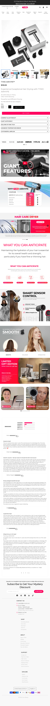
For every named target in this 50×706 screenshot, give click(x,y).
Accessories (23, 629)
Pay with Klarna (24, 647)
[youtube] (29, 595)
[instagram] (21, 595)
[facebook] (17, 595)
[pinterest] (25, 595)
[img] (13, 436)
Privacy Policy (24, 664)
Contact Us (23, 655)
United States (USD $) (7, 6)
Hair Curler (23, 623)
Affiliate (22, 639)
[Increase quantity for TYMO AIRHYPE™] (9, 106)
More (2, 104)
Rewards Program (25, 645)
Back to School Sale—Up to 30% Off (25, 3)
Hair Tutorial (24, 680)
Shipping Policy (24, 662)
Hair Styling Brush (25, 622)
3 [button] (25, 572)
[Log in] (43, 7)
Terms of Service (25, 666)
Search (23, 674)
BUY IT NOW (26, 113)
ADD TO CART (19, 107)
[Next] (47, 42)
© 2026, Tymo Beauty (23, 697)
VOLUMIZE (25, 355)
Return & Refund (25, 660)
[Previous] (2, 226)
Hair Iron (23, 627)
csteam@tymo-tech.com (24, 603)
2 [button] (23, 572)
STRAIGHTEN (41, 355)
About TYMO (23, 637)
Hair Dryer (23, 625)
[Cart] (47, 7)
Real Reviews (25, 682)
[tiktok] (33, 595)
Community (23, 641)
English (17, 6)
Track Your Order (25, 657)
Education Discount (25, 643)
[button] (20, 422)
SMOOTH (8, 355)
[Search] (40, 7)
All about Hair (25, 676)
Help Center (24, 658)
